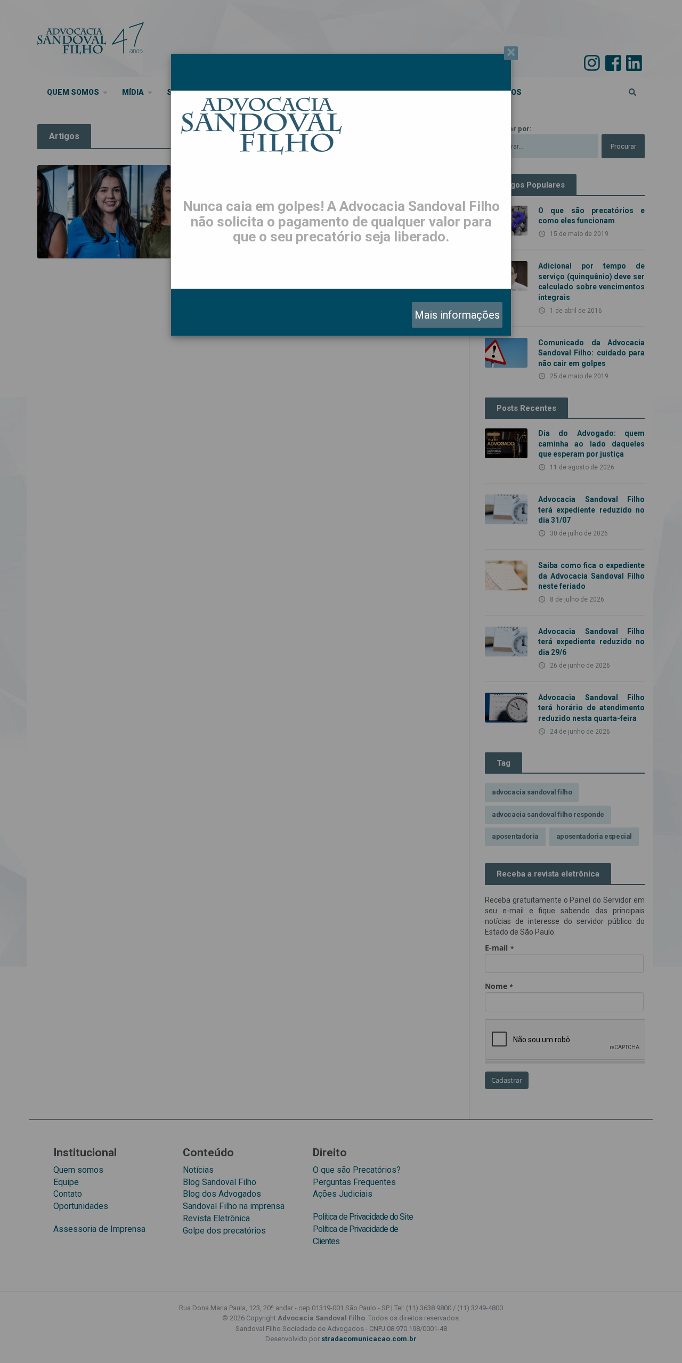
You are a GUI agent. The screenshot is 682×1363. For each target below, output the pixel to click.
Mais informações (457, 315)
